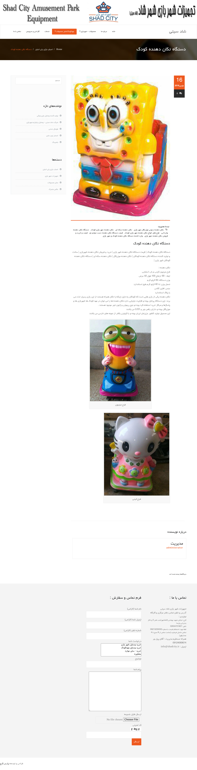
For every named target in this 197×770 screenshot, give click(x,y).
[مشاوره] (121, 654)
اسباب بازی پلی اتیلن (44, 49)
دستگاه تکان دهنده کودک (151, 244)
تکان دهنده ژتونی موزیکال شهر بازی (149, 230)
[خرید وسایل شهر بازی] (121, 645)
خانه (113, 32)
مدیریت (161, 227)
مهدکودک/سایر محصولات (65, 32)
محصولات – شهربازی (88, 32)
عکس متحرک (53, 189)
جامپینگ (55, 142)
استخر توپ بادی (52, 136)
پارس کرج (4, 763)
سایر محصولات (53, 183)
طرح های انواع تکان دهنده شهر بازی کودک (142, 233)
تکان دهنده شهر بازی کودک (102, 230)
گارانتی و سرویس (32, 32)
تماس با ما (17, 32)
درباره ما (104, 32)
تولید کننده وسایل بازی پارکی (47, 116)
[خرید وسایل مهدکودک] (121, 648)
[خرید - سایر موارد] (121, 651)
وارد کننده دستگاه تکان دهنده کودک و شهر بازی (123, 236)
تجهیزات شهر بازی (51, 176)
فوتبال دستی (53, 129)
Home (59, 49)
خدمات (47, 32)
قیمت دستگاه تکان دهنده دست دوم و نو (106, 233)
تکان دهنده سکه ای (124, 230)
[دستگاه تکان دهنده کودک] (120, 148)
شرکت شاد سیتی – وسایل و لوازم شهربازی (42, 122)
